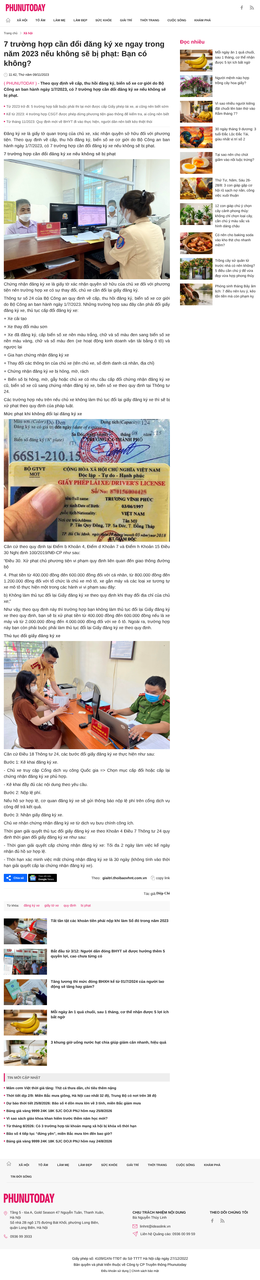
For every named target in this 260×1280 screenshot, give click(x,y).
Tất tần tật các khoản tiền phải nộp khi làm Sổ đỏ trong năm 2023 (109, 921)
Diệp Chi (163, 893)
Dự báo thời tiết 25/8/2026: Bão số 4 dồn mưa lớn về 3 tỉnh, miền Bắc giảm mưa (73, 1103)
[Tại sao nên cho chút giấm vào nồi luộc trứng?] (196, 163)
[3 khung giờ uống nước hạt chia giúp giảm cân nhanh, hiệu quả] (25, 1053)
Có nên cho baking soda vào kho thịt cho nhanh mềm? (234, 240)
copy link (163, 878)
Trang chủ (11, 33)
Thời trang (149, 20)
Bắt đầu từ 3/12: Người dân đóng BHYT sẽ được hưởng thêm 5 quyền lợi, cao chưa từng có (108, 953)
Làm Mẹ (60, 20)
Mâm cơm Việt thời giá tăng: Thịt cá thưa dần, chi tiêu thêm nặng (61, 1088)
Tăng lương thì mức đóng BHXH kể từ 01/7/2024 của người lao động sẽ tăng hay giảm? (107, 984)
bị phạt (86, 905)
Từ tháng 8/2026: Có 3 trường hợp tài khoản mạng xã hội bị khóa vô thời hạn (71, 1126)
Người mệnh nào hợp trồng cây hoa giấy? (232, 80)
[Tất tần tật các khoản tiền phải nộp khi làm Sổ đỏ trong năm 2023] (25, 931)
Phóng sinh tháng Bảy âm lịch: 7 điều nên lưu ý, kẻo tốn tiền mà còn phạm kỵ (235, 291)
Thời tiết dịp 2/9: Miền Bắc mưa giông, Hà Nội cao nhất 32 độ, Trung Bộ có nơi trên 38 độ (81, 1096)
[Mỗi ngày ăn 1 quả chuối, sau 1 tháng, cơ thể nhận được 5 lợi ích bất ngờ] (25, 1023)
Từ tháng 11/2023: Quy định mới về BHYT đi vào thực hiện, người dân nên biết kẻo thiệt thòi (79, 122)
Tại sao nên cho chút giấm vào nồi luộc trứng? (234, 157)
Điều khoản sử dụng (115, 1271)
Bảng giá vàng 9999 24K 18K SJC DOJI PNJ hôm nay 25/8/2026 (59, 1111)
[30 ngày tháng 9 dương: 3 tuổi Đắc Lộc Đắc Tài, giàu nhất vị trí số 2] (196, 137)
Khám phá (202, 20)
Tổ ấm (40, 20)
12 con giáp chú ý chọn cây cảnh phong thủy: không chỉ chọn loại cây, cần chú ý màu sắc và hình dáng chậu (234, 216)
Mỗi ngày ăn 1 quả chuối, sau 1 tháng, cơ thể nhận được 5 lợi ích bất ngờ (110, 1014)
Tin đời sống (21, 1176)
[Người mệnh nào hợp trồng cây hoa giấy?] (196, 86)
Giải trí (126, 20)
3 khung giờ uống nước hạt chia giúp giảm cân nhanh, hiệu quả (108, 1042)
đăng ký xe (32, 905)
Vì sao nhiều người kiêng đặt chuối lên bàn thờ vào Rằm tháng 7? (235, 108)
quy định (69, 905)
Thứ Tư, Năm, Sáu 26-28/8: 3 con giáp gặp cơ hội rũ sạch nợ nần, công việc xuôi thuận (234, 187)
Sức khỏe (103, 20)
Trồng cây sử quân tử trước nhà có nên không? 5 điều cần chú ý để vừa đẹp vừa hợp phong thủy (235, 268)
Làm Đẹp (80, 20)
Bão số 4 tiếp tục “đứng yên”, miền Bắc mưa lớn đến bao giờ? (59, 1134)
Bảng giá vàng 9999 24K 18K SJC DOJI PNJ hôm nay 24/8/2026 (59, 1141)
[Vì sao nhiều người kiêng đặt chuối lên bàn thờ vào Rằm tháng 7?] (196, 112)
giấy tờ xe (51, 905)
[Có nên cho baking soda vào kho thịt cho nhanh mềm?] (196, 243)
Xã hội (22, 20)
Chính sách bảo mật (145, 1271)
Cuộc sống (176, 20)
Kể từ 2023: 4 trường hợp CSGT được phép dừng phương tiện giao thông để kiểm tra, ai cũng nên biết (87, 114)
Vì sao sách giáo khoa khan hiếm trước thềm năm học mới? (57, 1118)
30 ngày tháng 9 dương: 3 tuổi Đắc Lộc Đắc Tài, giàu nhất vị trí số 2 (235, 134)
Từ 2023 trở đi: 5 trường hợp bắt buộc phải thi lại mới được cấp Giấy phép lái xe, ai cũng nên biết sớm (87, 106)
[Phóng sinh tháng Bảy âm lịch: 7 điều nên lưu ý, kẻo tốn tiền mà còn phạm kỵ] (196, 294)
